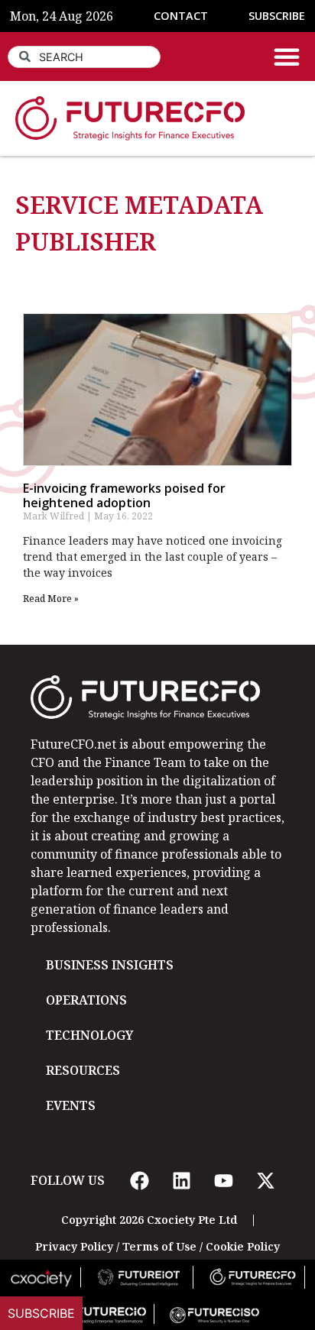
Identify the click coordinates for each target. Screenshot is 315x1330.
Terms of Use (159, 1246)
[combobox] (84, 57)
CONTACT (181, 15)
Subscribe (41, 1313)
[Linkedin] (181, 1180)
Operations (86, 1000)
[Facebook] (139, 1180)
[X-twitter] (265, 1180)
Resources (83, 1070)
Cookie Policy (243, 1246)
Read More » (51, 598)
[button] (286, 56)
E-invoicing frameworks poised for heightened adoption (124, 495)
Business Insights (110, 964)
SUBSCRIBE (276, 15)
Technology (89, 1035)
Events (71, 1105)
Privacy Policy (74, 1246)
